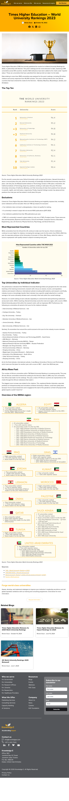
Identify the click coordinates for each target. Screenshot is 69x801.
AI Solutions (6, 708)
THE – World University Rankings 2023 (17, 570)
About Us (32, 700)
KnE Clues (32, 687)
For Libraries (6, 687)
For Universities (7, 682)
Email (47, 700)
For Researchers (7, 690)
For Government (7, 679)
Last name (49, 693)
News (30, 703)
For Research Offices (9, 685)
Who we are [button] (37, 3)
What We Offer (8, 697)
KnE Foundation (34, 708)
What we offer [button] (28, 3)
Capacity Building (8, 705)
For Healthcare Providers (10, 693)
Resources (33, 677)
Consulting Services (8, 703)
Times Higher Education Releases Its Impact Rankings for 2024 (50, 629)
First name (49, 686)
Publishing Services (8, 700)
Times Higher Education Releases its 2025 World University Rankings (15, 629)
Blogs (30, 679)
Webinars (32, 685)
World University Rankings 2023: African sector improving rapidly (25, 575)
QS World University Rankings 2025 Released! (15, 661)
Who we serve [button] (18, 3)
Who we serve (8, 677)
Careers (31, 705)
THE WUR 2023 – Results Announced (17, 573)
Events (31, 682)
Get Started (62, 3)
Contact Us (6, 775)
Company (33, 697)
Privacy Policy (6, 773)
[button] (29, 27)
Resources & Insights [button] (49, 3)
